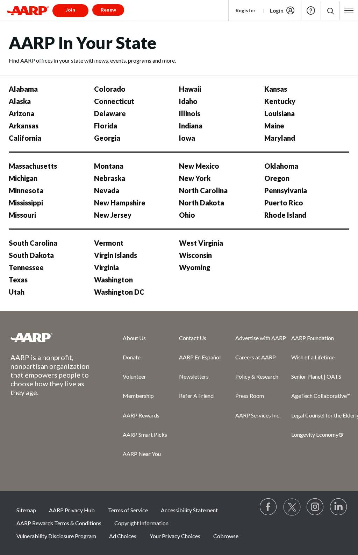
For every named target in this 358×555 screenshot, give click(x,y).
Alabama (23, 89)
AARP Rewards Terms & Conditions (58, 523)
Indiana (190, 125)
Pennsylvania (285, 190)
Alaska (20, 101)
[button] (330, 10)
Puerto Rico (283, 202)
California (25, 138)
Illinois (189, 113)
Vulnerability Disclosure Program (56, 536)
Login (277, 10)
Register (246, 10)
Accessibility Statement (189, 510)
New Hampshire (119, 202)
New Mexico (199, 166)
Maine (274, 125)
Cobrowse (225, 536)
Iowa (187, 138)
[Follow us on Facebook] (268, 507)
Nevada (106, 190)
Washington (113, 279)
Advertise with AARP (260, 338)
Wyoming (194, 267)
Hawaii (190, 89)
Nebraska (109, 178)
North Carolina (203, 190)
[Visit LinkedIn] (339, 507)
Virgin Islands (115, 255)
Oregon (276, 178)
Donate (132, 357)
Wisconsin (195, 255)
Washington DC (119, 292)
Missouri (22, 215)
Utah (16, 292)
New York (194, 178)
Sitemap (26, 510)
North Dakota (201, 202)
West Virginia (201, 243)
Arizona (21, 113)
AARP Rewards (141, 415)
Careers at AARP (255, 357)
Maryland (279, 138)
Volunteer (134, 376)
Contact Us (192, 338)
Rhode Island (285, 215)
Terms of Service (128, 510)
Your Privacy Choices (175, 536)
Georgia (107, 138)
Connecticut (114, 101)
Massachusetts (33, 166)
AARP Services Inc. (257, 415)
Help (310, 10)
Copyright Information (141, 523)
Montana (108, 166)
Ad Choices (122, 536)
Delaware (110, 113)
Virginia (106, 267)
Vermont (108, 243)
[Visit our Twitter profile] (292, 507)
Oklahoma (281, 166)
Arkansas (23, 125)
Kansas (275, 89)
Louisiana (279, 113)
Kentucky (279, 101)
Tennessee (26, 267)
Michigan (23, 178)
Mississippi (26, 202)
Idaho (188, 101)
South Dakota (31, 255)
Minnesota (26, 190)
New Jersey (112, 215)
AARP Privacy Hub (72, 510)
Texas (18, 279)
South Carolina (33, 243)
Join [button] (70, 10)
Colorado (110, 89)
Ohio (187, 215)
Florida (105, 125)
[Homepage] (28, 10)
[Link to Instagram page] (315, 507)
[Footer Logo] (52, 337)
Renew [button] (108, 10)
